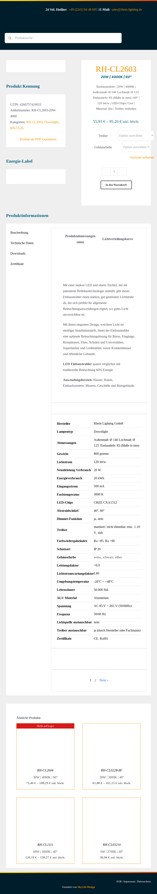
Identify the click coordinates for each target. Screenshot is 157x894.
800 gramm (101, 453)
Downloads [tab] (17, 253)
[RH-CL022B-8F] (111, 726)
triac (129, 527)
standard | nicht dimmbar (109, 527)
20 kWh (99, 478)
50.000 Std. (101, 589)
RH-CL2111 (45, 844)
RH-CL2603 (34, 122)
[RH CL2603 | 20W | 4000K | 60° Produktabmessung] (80, 251)
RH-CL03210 (112, 844)
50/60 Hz (100, 614)
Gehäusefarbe (103, 147)
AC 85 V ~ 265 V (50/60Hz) (113, 606)
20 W (97, 470)
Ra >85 (98, 541)
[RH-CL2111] (45, 800)
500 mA (99, 486)
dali (100, 532)
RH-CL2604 (45, 770)
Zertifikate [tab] (17, 264)
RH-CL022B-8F (111, 770)
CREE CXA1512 (105, 502)
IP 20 (97, 549)
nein (100, 519)
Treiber (103, 135)
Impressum (129, 881)
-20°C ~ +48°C (104, 581)
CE (96, 638)
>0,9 (97, 565)
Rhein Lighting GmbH (108, 423)
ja (95, 519)
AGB (119, 881)
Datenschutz (144, 881)
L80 (96, 573)
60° (102, 510)
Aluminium (101, 598)
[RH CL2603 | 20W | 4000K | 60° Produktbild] (35, 63)
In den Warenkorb (116, 184)
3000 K (99, 494)
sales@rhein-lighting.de (127, 9)
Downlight (51, 122)
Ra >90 (110, 541)
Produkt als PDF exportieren (38, 139)
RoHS (104, 638)
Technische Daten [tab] (22, 243)
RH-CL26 (17, 128)
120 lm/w (100, 462)
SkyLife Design (86, 886)
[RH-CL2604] (45, 726)
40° (96, 510)
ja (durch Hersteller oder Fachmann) (117, 630)
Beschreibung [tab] (19, 232)
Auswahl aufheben (142, 157)
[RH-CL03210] (111, 800)
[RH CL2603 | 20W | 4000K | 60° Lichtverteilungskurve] (117, 247)
